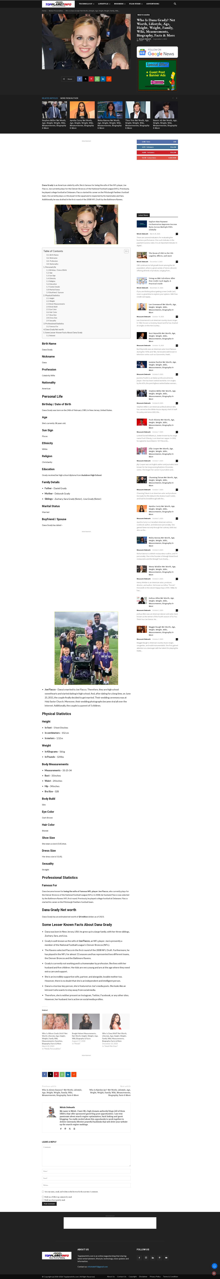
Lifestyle (103, 3)
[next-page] (176, 98)
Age (50, 273)
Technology (85, 3)
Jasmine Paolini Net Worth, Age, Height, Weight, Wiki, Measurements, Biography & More (162, 366)
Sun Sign (52, 276)
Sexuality (52, 321)
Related (52, 336)
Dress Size (53, 318)
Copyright (133, 1276)
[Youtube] (166, 1257)
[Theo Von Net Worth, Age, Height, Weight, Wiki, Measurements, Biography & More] (137, 110)
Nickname (53, 258)
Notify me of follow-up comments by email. (58, 1197)
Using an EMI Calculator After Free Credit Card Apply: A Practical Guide (162, 281)
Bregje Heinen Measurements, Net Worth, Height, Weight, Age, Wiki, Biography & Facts (85, 1036)
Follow (173, 147)
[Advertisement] (86, 161)
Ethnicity (52, 278)
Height (51, 298)
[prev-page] (173, 98)
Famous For (53, 326)
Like (174, 142)
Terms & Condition (170, 1276)
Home (44, 11)
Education (53, 284)
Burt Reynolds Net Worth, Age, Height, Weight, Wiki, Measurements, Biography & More (162, 337)
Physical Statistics (52, 295)
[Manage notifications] (214, 1273)
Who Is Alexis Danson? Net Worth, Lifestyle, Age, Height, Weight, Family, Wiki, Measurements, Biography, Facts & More (62, 1093)
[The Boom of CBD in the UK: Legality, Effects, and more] (142, 255)
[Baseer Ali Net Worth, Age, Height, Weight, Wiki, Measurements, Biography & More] (165, 110)
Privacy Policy (155, 1276)
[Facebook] (79, 79)
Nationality (54, 264)
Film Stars (135, 3)
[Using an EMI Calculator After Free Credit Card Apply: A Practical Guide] (142, 280)
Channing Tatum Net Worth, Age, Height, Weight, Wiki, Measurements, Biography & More (163, 481)
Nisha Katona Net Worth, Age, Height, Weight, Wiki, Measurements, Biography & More (110, 124)
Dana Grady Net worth (54, 329)
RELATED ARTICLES (50, 98)
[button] (175, 4)
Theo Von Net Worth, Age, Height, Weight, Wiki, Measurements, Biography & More (137, 124)
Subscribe (172, 158)
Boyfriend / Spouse (56, 292)
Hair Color (53, 312)
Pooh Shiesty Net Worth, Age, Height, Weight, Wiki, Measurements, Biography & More (162, 424)
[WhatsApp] (97, 79)
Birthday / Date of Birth (58, 270)
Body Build (53, 307)
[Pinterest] (91, 79)
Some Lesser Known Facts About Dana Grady (63, 332)
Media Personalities (56, 11)
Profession (54, 261)
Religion (52, 281)
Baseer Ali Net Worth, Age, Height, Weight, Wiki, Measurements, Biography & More (165, 124)
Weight (52, 301)
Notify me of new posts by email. (54, 1200)
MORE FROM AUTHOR (69, 98)
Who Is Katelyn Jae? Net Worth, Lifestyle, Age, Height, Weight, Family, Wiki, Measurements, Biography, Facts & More (110, 1093)
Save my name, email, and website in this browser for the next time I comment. (71, 1191)
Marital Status (54, 290)
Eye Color (53, 309)
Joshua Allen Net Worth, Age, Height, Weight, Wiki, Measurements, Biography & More (161, 602)
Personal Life (50, 267)
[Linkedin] (103, 79)
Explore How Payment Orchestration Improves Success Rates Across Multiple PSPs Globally (163, 226)
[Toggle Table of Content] (125, 251)
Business (118, 3)
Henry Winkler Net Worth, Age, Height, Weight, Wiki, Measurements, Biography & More (162, 571)
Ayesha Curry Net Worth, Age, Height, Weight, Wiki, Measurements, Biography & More (82, 124)
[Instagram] (146, 1257)
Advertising (152, 3)
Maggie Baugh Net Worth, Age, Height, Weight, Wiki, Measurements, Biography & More (162, 631)
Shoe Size (52, 315)
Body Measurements (57, 304)
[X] (85, 79)
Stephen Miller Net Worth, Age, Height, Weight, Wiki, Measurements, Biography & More (54, 124)
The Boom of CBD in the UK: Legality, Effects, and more (161, 255)
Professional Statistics (54, 324)
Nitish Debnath (145, 39)
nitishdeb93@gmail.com (98, 1266)
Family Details (54, 287)
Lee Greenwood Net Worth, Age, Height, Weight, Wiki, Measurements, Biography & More (162, 308)
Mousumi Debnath (144, 317)
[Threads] (75, 1128)
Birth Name (54, 255)
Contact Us (121, 1276)
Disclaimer (143, 1276)
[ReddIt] (108, 79)
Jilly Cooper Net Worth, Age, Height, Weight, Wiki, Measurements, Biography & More (161, 453)
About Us (111, 1276)
